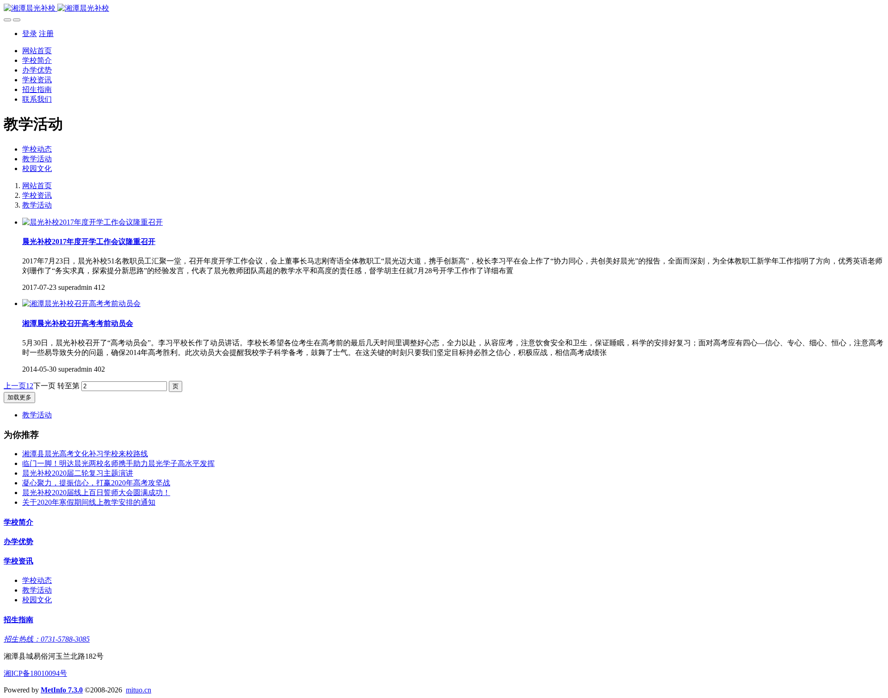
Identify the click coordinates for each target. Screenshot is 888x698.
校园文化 (37, 168)
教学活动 (37, 159)
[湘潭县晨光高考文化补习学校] (444, 8)
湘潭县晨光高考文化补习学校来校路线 (85, 454)
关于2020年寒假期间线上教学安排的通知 (88, 502)
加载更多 (19, 397)
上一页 (15, 386)
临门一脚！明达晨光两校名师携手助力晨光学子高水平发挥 (118, 463)
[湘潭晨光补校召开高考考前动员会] (81, 303)
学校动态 (37, 149)
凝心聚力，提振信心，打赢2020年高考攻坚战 (96, 483)
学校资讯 (37, 195)
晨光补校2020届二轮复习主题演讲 (77, 473)
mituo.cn (138, 690)
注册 (46, 33)
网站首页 (37, 51)
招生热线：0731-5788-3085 (47, 639)
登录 (29, 33)
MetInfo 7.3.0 (62, 690)
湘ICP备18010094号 (35, 673)
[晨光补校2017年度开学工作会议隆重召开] (92, 222)
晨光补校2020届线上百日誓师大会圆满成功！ (96, 492)
